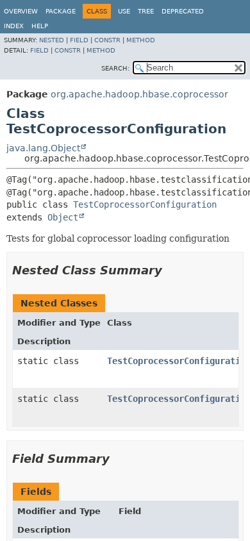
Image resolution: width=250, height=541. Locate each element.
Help (39, 25)
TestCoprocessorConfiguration (145, 204)
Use (124, 11)
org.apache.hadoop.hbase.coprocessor (139, 94)
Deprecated (183, 11)
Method (140, 40)
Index (14, 25)
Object (62, 217)
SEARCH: (115, 68)
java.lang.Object (43, 148)
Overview (21, 11)
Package (61, 11)
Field (79, 40)
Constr (107, 40)
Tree (146, 11)
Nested (51, 40)
